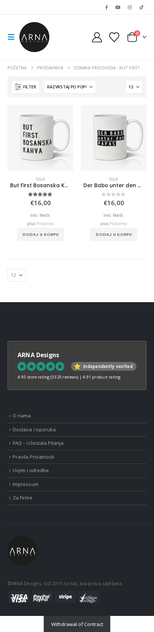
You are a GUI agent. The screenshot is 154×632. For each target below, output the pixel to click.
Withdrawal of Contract (77, 624)
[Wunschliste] (114, 37)
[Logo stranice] (34, 37)
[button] (13, 37)
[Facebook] (106, 7)
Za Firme (23, 497)
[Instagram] (130, 7)
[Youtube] (118, 7)
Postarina (45, 223)
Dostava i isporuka (34, 429)
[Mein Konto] (97, 37)
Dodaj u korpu (40, 234)
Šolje (40, 179)
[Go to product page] (40, 138)
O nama (22, 415)
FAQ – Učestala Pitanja (38, 443)
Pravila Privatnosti (33, 456)
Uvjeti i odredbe (31, 470)
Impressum (25, 484)
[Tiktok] (141, 7)
